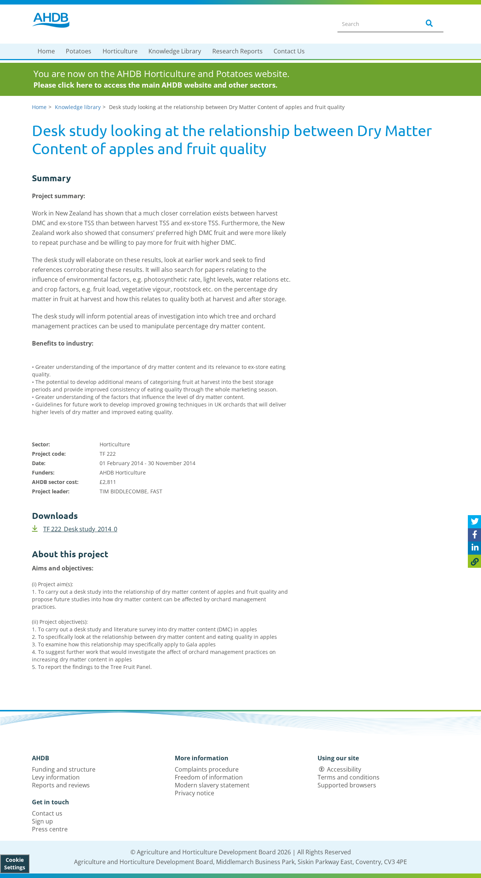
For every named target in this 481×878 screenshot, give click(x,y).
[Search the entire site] (428, 24)
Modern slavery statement (212, 785)
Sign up (42, 821)
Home (46, 51)
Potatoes (78, 51)
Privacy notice (194, 793)
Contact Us (289, 51)
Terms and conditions (349, 777)
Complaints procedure (207, 769)
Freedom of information (209, 777)
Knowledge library (78, 107)
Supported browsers (347, 785)
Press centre (50, 829)
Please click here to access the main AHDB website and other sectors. (155, 85)
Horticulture (120, 51)
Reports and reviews (61, 785)
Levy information (56, 777)
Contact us (47, 813)
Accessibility (344, 769)
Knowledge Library (174, 51)
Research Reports (237, 51)
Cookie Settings (14, 863)
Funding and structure (63, 769)
